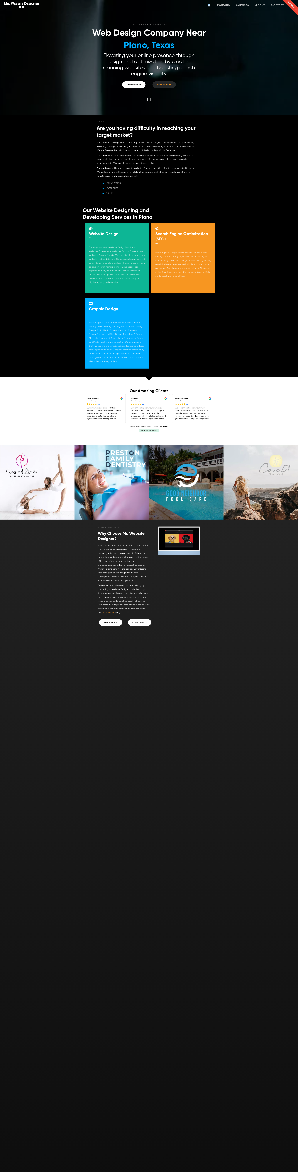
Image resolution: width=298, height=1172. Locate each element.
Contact (277, 5)
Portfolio (223, 5)
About (260, 5)
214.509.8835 (108, 612)
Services (242, 5)
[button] (139, 622)
